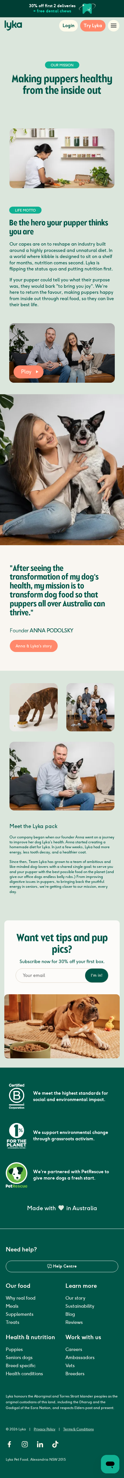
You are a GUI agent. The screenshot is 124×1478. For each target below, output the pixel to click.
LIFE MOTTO (25, 210)
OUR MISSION (62, 65)
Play (26, 372)
